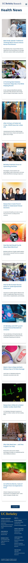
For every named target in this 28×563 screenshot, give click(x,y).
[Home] (14, 3)
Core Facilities (17, 538)
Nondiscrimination (13, 560)
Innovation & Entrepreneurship (7, 521)
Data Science (3, 523)
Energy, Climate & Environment (7, 524)
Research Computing (18, 543)
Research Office (5, 538)
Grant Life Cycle (17, 523)
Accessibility (6, 560)
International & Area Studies (6, 526)
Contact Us (3, 544)
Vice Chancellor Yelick (5, 539)
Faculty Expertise (4, 533)
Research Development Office (20, 525)
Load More (15, 506)
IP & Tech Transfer (18, 533)
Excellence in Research (5, 520)
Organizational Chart (5, 541)
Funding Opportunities (18, 522)
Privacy (2, 560)
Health (2, 527)
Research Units (4, 534)
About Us (3, 542)
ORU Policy (16, 551)
